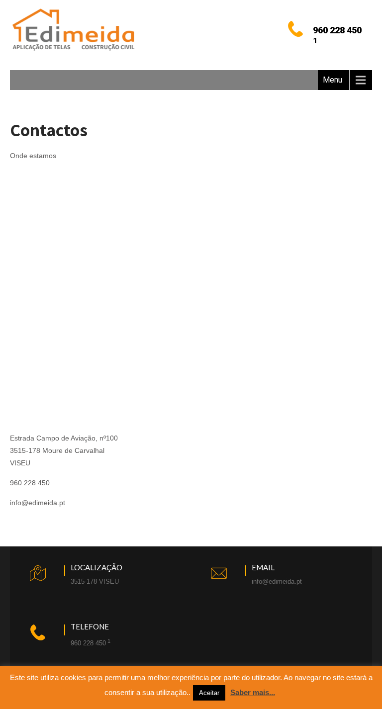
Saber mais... (252, 692)
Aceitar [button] (209, 693)
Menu (332, 80)
